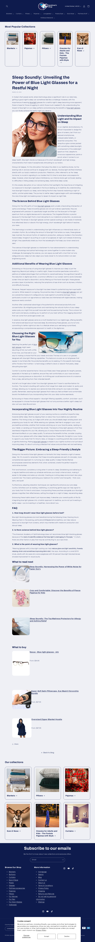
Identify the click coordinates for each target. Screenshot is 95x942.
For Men (12, 899)
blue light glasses (73, 108)
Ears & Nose (80, 49)
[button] (7, 6)
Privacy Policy (41, 930)
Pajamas (28, 48)
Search (41, 874)
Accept (46, 936)
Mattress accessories (17, 888)
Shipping (41, 891)
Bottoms (12, 874)
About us (41, 883)
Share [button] (16, 744)
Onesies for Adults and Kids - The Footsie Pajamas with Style (65, 54)
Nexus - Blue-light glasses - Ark (44, 652)
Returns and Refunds (46, 894)
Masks (11, 883)
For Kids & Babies (15, 902)
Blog (40, 877)
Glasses (12, 885)
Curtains (69, 831)
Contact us (42, 880)
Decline (66, 936)
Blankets (11, 48)
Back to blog (48, 753)
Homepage (42, 872)
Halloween (13, 905)
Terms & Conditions (45, 885)
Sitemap (41, 902)
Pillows (45, 48)
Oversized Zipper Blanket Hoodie (46, 719)
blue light (33, 102)
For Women (13, 896)
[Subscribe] (63, 860)
